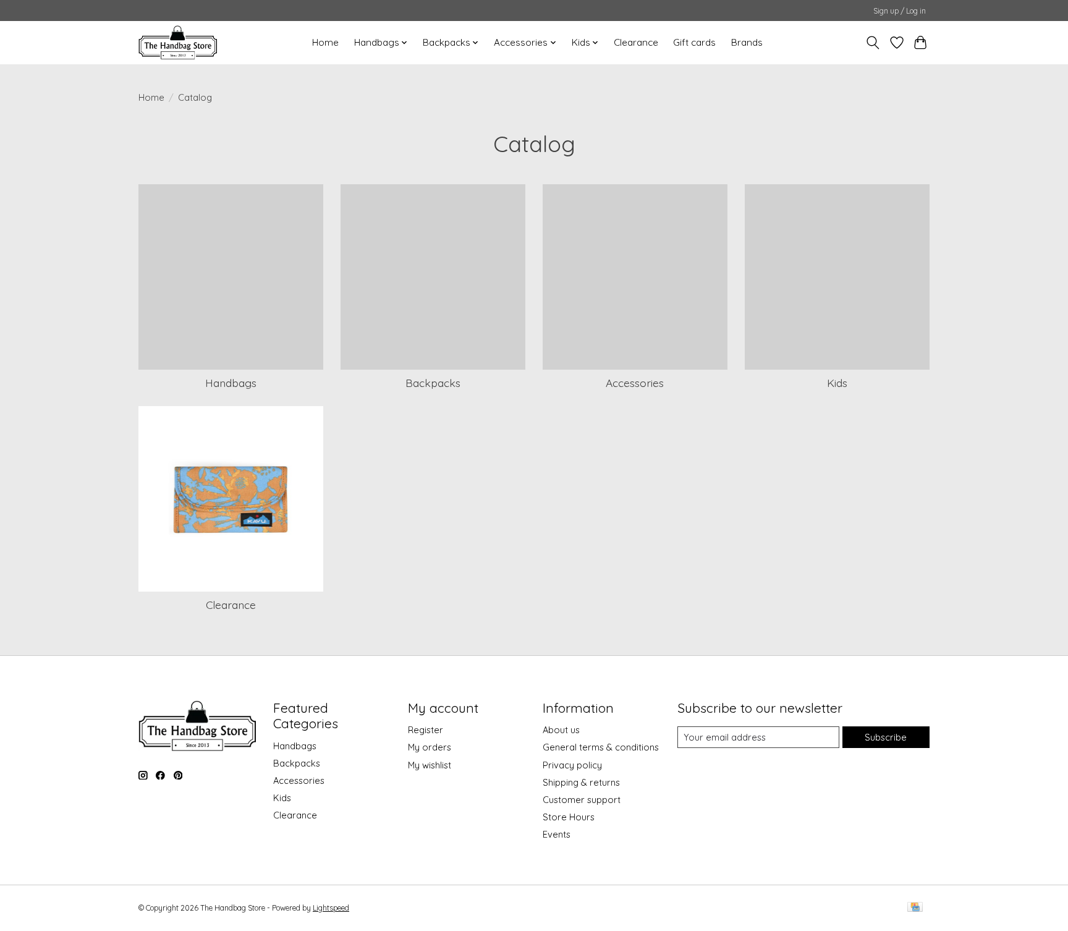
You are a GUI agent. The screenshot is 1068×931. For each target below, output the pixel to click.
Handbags (230, 382)
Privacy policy (572, 765)
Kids (837, 382)
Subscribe (886, 737)
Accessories (635, 382)
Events (556, 834)
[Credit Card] (915, 908)
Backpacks (432, 382)
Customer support (582, 800)
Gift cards (694, 42)
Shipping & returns (581, 782)
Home (325, 42)
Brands (747, 42)
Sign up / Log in (899, 10)
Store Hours (569, 817)
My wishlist (429, 765)
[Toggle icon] (873, 43)
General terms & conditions (601, 747)
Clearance (636, 42)
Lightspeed (331, 907)
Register (425, 730)
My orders (429, 747)
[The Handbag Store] (177, 42)
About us (561, 730)
